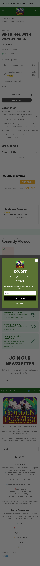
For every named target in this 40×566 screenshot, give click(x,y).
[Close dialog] (36, 260)
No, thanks (19, 304)
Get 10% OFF (20, 298)
